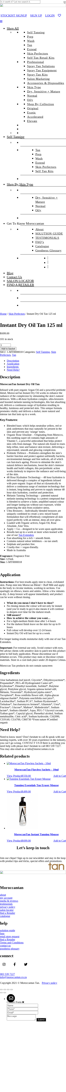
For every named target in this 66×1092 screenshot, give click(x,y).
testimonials (6, 903)
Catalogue (42, 246)
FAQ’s (39, 242)
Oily (30, 100)
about (3, 894)
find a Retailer (7, 913)
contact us (5, 945)
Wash (31, 41)
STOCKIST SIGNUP (14, 15)
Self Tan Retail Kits (40, 57)
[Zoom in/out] (1, 989)
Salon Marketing (38, 78)
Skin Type (34, 87)
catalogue (5, 916)
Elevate (32, 121)
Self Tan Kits (44, 171)
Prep (30, 36)
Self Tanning (36, 32)
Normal (32, 95)
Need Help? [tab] (13, 369)
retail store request (9, 936)
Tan (29, 45)
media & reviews (9, 900)
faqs (2, 933)
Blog (10, 273)
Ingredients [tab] (13, 366)
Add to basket (8, 348)
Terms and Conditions (12, 942)
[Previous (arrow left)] (1, 992)
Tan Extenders (26, 535)
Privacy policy (49, 982)
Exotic (31, 112)
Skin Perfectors (37, 53)
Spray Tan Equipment (42, 70)
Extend (32, 49)
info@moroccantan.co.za (13, 977)
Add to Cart (59, 775)
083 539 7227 (7, 974)
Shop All (13, 28)
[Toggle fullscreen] (4, 989)
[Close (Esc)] (11, 989)
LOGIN (50, 15)
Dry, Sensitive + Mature (43, 91)
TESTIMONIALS (47, 237)
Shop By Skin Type (20, 184)
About (39, 229)
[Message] (21, 1019)
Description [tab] (13, 360)
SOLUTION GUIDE (49, 233)
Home (3, 313)
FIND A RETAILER (20, 285)
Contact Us (14, 277)
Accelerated (35, 116)
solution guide (7, 930)
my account (6, 897)
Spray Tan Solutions (41, 66)
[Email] (22, 1012)
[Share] (8, 989)
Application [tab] (13, 363)
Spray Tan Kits (37, 74)
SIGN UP (36, 15)
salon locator (7, 910)
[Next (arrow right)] (4, 992)
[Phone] (22, 1008)
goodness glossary (9, 948)
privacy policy (7, 907)
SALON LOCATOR (20, 281)
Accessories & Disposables (45, 83)
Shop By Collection (40, 104)
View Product (14, 775)
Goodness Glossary (48, 250)
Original (32, 108)
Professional (35, 62)
